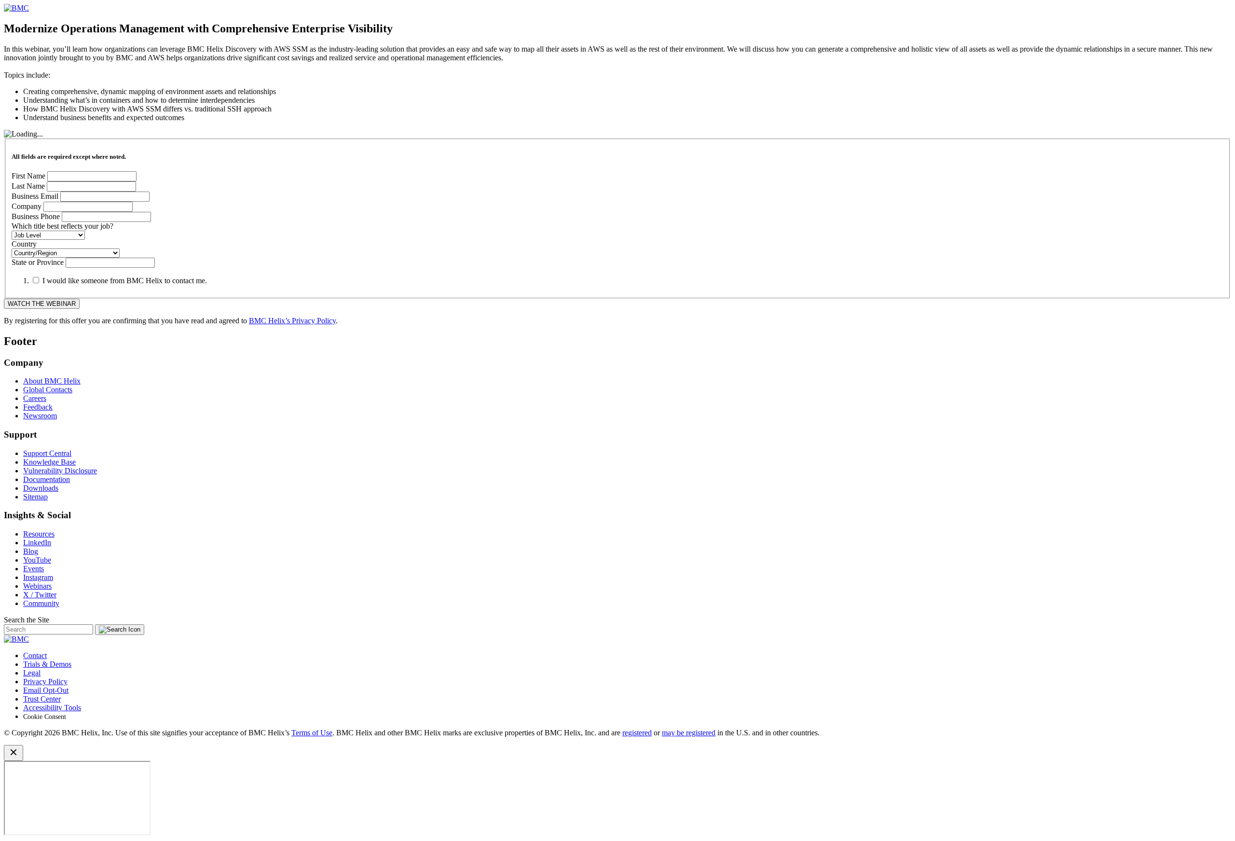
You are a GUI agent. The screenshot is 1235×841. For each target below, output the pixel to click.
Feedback (38, 407)
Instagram (38, 577)
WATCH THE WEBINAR (42, 303)
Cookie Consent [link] (44, 716)
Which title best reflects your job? (62, 226)
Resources (39, 534)
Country (24, 244)
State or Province (38, 262)
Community (41, 603)
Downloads (40, 488)
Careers (34, 398)
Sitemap (35, 497)
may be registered (688, 733)
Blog (30, 551)
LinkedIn (37, 542)
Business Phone (36, 216)
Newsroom (40, 416)
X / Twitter (39, 595)
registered (637, 733)
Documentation (46, 479)
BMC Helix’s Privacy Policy (292, 321)
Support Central (47, 453)
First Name (28, 176)
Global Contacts (47, 390)
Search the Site (26, 620)
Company (26, 206)
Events (33, 569)
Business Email (35, 196)
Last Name (28, 186)
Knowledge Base (49, 462)
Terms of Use (311, 733)
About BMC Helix (52, 381)
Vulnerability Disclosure (60, 471)
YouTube (37, 560)
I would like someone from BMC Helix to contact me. (124, 280)
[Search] (119, 629)
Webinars (37, 586)
